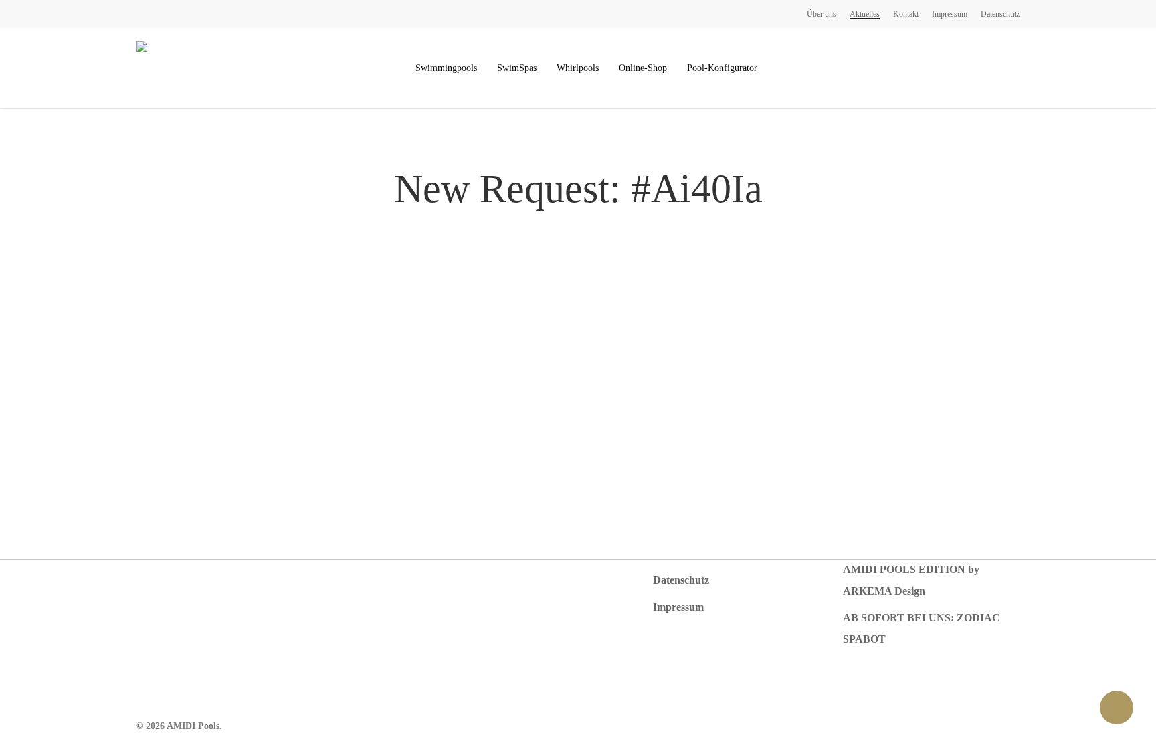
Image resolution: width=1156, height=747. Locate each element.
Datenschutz (681, 580)
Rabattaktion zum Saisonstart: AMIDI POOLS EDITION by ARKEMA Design (912, 569)
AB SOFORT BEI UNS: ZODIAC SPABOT (921, 628)
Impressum (678, 607)
